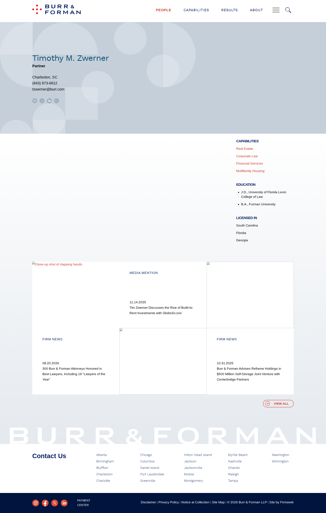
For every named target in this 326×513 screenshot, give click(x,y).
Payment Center (83, 503)
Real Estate (244, 148)
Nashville (235, 461)
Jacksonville (193, 468)
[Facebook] (45, 503)
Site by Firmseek (281, 502)
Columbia (147, 461)
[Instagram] (35, 503)
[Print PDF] (42, 102)
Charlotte (103, 480)
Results (229, 10)
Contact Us (49, 456)
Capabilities (196, 10)
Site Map (218, 502)
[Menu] (276, 10)
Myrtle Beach (238, 455)
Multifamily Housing (250, 171)
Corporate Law (247, 156)
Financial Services (249, 163)
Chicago (146, 455)
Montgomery (193, 480)
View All (281, 403)
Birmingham (105, 461)
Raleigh (233, 474)
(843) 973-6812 (44, 83)
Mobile (189, 474)
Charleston (104, 474)
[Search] (288, 10)
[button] (56, 102)
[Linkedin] (64, 503)
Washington (280, 455)
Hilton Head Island (198, 455)
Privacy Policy (168, 502)
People (163, 10)
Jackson (190, 461)
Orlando (234, 468)
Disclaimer (148, 502)
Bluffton (102, 468)
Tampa (233, 480)
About (256, 10)
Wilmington (280, 461)
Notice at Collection (195, 502)
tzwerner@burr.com (48, 89)
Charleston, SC (44, 77)
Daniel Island (149, 468)
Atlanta (101, 455)
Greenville (147, 480)
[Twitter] (54, 503)
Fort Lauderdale (152, 474)
